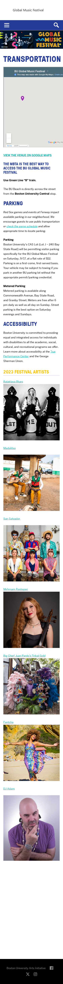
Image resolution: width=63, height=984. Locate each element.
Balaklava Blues (13, 381)
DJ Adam (9, 789)
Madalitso (9, 448)
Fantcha (8, 722)
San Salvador (12, 518)
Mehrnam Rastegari (15, 589)
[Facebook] (51, 968)
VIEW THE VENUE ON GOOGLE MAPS (27, 155)
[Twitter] (28, 974)
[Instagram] (35, 974)
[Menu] (7, 25)
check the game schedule (22, 226)
